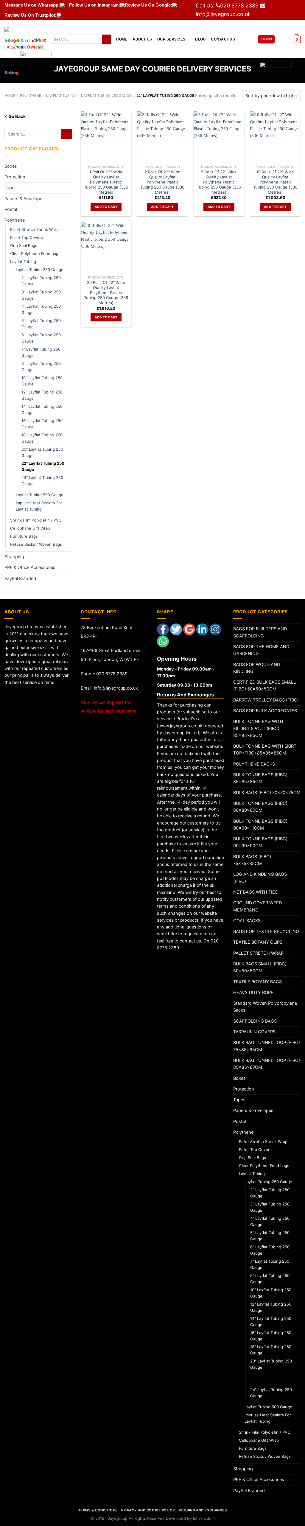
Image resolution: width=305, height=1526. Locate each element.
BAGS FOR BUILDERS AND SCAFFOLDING (260, 632)
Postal (10, 209)
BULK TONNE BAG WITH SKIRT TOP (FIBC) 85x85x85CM (264, 749)
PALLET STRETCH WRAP (258, 953)
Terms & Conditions (98, 1510)
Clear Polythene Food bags (35, 253)
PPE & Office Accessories (29, 567)
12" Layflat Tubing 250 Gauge (42, 395)
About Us (142, 39)
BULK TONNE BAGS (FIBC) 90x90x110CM (260, 825)
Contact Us (223, 39)
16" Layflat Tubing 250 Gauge (42, 423)
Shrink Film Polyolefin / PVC (36, 520)
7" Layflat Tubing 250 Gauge (40, 352)
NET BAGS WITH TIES (255, 892)
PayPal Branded (20, 578)
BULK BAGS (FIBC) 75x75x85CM (252, 860)
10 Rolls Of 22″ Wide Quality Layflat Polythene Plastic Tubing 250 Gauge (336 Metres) (275, 182)
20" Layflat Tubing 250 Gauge (42, 452)
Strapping (14, 556)
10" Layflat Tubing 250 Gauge (42, 380)
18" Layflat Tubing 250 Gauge (42, 438)
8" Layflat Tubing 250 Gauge (41, 366)
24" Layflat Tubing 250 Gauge (42, 480)
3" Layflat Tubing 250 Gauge (41, 295)
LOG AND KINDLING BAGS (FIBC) (260, 878)
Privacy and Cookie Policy (148, 1510)
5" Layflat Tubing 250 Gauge (41, 323)
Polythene (14, 220)
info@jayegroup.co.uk (223, 14)
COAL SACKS (247, 920)
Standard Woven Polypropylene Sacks (265, 1007)
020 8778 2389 (239, 5)
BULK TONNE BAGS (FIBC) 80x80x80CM (260, 807)
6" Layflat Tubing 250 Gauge (41, 337)
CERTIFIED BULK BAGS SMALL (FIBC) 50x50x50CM (264, 685)
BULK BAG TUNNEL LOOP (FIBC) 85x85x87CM (266, 1064)
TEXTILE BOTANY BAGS (257, 981)
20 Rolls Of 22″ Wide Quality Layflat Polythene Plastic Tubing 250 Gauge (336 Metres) (106, 292)
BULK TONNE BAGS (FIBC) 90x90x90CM (260, 842)
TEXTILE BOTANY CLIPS (257, 942)
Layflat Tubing (23, 261)
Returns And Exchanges (203, 1510)
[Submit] (106, 39)
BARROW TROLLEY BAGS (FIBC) (266, 700)
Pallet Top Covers (26, 237)
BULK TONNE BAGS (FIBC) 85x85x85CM (260, 778)
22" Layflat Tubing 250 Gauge (42, 466)
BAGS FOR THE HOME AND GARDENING (261, 650)
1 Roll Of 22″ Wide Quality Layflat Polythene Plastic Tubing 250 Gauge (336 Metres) (106, 182)
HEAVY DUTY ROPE (253, 992)
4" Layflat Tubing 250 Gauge (41, 309)
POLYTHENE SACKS (254, 764)
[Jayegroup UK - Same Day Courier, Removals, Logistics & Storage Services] (23, 39)
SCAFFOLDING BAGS (255, 1021)
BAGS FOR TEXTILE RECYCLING (266, 931)
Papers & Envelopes (24, 198)
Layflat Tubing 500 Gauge (39, 494)
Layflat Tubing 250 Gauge (39, 269)
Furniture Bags (24, 536)
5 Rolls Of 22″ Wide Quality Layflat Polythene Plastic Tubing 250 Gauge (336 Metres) (219, 182)
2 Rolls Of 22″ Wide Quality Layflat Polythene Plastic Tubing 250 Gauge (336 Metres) (162, 182)
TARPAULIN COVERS (254, 1032)
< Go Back (15, 116)
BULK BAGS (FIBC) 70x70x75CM (267, 792)
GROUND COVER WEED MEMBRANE (257, 906)
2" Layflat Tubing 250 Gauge (41, 280)
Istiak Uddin (204, 1518)
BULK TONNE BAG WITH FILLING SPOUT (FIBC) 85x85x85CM (258, 728)
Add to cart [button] (106, 207)
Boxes (10, 166)
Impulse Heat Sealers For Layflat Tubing (39, 505)
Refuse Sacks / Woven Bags (36, 544)
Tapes (10, 187)
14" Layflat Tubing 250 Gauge (42, 409)
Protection (14, 177)
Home (121, 39)
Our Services (171, 39)
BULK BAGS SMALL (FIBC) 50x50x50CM (260, 967)
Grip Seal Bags (23, 245)
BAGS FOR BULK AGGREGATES (265, 710)
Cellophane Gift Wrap (30, 528)
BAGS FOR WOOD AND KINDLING (256, 668)
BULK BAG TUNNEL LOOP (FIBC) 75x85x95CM (266, 1046)
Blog (200, 39)
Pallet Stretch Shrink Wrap (34, 229)
